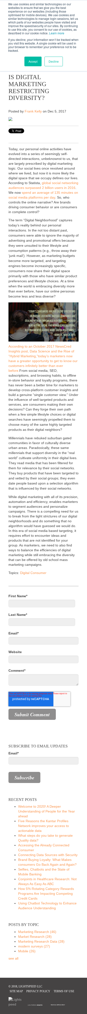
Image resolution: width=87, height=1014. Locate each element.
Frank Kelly (33, 111)
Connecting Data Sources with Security (48, 855)
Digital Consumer (33, 573)
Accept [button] (33, 61)
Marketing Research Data (41, 941)
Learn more (56, 33)
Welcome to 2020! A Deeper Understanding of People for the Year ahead (46, 811)
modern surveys (34, 946)
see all (13, 958)
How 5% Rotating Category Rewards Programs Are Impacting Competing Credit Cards (46, 893)
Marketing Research (37, 932)
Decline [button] (54, 61)
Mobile (27, 951)
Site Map (16, 991)
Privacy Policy (38, 991)
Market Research (35, 937)
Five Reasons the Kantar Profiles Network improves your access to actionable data (43, 826)
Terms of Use (64, 991)
